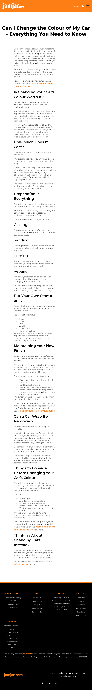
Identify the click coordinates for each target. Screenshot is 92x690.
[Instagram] (35, 683)
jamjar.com (27, 654)
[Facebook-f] (42, 683)
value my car (21, 564)
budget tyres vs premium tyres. (37, 411)
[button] (88, 6)
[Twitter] (49, 683)
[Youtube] (56, 683)
